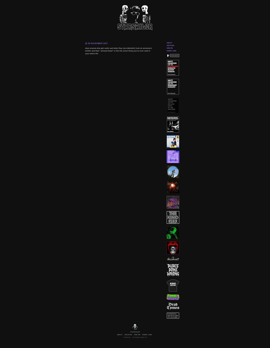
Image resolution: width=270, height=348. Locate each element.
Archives (170, 45)
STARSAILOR (135, 332)
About (169, 43)
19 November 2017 (97, 43)
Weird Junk (171, 51)
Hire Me (170, 48)
